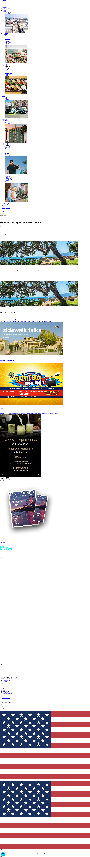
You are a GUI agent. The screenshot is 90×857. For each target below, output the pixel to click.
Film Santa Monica (6, 5)
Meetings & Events (6, 8)
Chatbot (4, 688)
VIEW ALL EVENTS (4, 313)
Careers (3, 695)
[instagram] (3, 666)
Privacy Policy (3, 701)
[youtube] (3, 668)
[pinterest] (3, 672)
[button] (45, 815)
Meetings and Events (6, 680)
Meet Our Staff (5, 692)
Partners (4, 683)
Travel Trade (4, 7)
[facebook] (3, 557)
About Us (4, 690)
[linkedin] (3, 670)
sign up (1, 481)
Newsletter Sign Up (4, 710)
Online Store (4, 696)
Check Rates (7, 123)
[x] (46, 664)
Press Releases (5, 684)
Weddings (4, 6)
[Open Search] (5, 211)
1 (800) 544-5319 (3, 678)
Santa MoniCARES (6, 691)
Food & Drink (5, 64)
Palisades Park (3, 231)
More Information (50, 853)
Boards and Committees (7, 693)
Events (3, 94)
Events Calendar (18, 225)
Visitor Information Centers (19, 678)
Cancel (3, 214)
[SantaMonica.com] (6, 554)
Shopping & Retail (6, 175)
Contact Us (10, 678)
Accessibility (4, 687)
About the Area (5, 10)
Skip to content (3, 0)
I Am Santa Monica (6, 694)
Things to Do (5, 33)
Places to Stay (5, 119)
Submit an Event (5, 3)
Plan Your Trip (5, 143)
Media (3, 686)
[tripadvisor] (3, 675)
